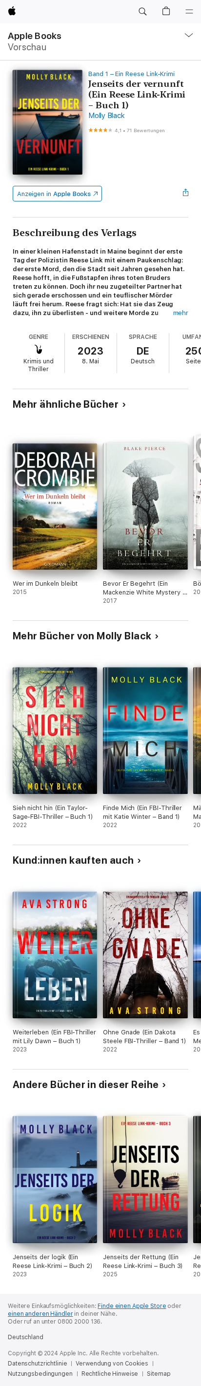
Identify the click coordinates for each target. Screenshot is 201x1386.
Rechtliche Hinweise (110, 1373)
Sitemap (158, 1373)
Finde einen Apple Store (132, 1306)
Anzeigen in (54, 194)
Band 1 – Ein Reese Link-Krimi (131, 74)
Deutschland (25, 1337)
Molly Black (106, 115)
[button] (142, 11)
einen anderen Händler (40, 1313)
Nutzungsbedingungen (40, 1373)
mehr (181, 313)
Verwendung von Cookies (112, 1363)
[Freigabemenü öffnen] (185, 193)
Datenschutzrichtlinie (37, 1363)
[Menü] (189, 11)
